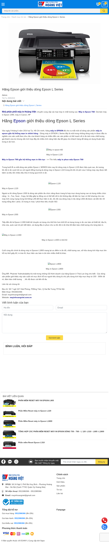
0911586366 (24, 491)
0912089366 (36, 491)
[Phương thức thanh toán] (18, 533)
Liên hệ (59, 493)
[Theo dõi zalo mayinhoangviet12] (10, 461)
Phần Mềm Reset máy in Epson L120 (34, 411)
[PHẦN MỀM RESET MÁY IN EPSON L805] (9, 403)
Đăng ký (101, 462)
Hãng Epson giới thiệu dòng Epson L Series (23, 105)
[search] (104, 10)
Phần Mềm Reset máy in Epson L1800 (35, 421)
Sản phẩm (60, 486)
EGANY (23, 540)
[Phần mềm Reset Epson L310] (9, 445)
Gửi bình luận (54, 338)
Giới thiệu (60, 482)
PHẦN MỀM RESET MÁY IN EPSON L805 (36, 400)
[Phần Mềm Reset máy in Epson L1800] (9, 423)
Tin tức (59, 489)
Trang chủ (60, 478)
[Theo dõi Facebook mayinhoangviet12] (3, 461)
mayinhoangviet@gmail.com (20, 294)
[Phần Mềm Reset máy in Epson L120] (9, 413)
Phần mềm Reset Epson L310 (31, 442)
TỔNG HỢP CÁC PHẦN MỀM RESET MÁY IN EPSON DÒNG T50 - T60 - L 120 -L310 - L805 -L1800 (61, 431)
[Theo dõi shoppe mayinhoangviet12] (16, 462)
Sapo (42, 540)
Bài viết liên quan (13, 396)
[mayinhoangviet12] (54, 4)
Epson (36, 167)
